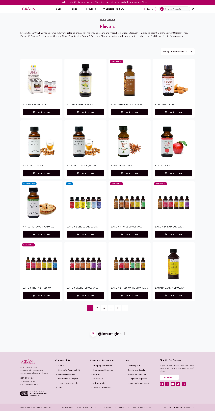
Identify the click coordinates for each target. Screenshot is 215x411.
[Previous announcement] (21, 2)
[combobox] (174, 8)
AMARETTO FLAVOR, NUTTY (81, 166)
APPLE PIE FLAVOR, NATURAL (38, 227)
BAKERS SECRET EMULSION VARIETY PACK (81, 288)
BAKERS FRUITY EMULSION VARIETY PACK (37, 288)
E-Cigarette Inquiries (137, 379)
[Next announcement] (193, 2)
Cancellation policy (145, 407)
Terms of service (82, 407)
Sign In (150, 9)
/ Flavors (111, 20)
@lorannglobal (111, 334)
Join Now (168, 377)
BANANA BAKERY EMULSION (170, 288)
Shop (58, 9)
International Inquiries (103, 370)
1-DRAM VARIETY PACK (35, 104)
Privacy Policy (99, 383)
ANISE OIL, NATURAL (122, 166)
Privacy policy (67, 407)
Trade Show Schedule (68, 383)
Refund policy (96, 407)
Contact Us (98, 379)
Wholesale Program (67, 374)
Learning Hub (134, 366)
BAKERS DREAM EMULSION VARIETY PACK (169, 227)
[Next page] (125, 308)
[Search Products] (162, 9)
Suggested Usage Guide (138, 383)
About (61, 366)
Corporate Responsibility (69, 370)
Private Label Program (68, 379)
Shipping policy (110, 407)
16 (118, 308)
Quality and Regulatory (138, 370)
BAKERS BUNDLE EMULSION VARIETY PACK (82, 227)
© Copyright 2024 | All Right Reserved (35, 407)
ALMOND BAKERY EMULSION (126, 104)
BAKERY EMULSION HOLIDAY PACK (129, 288)
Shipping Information (102, 366)
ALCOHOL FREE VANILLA (80, 104)
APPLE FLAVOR (163, 166)
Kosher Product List (137, 374)
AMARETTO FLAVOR (33, 166)
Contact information (127, 407)
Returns (96, 374)
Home (103, 20)
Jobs (60, 387)
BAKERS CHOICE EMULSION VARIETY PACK (125, 227)
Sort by (166, 51)
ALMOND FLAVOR (164, 104)
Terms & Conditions (102, 387)
